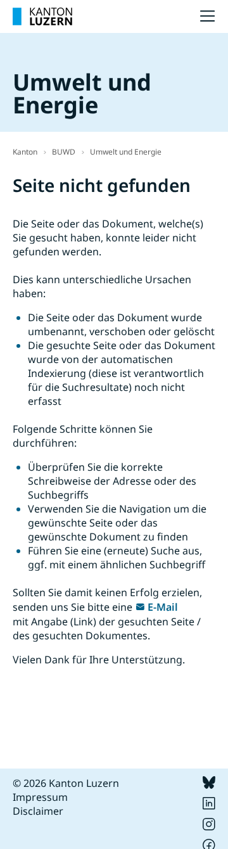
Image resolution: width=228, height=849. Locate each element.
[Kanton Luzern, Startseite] (42, 16)
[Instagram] (209, 827)
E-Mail (163, 607)
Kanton (25, 151)
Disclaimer (38, 811)
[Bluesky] (209, 785)
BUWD (63, 151)
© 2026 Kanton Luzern (66, 783)
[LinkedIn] (209, 806)
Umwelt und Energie (126, 151)
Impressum (40, 797)
